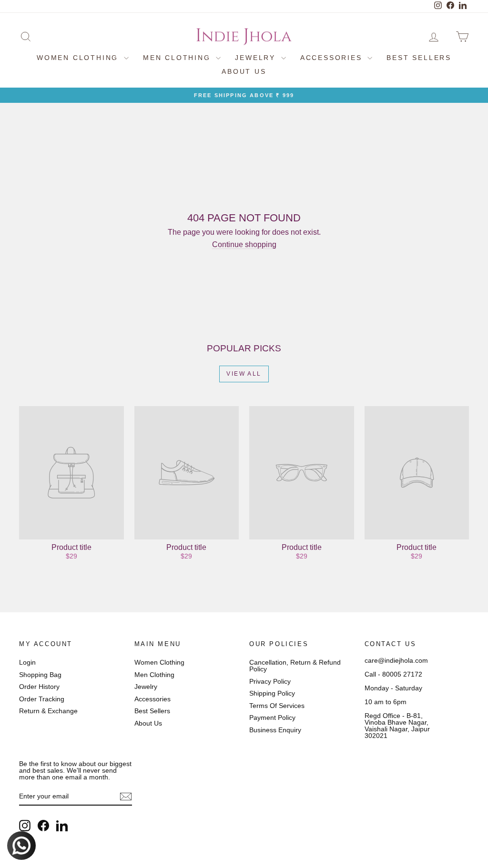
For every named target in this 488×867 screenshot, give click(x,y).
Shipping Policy (272, 693)
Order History (39, 686)
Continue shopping (244, 244)
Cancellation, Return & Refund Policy (295, 665)
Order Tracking (41, 699)
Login (27, 662)
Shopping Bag (40, 674)
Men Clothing (178, 57)
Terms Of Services (277, 705)
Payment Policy (272, 717)
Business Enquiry (275, 730)
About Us (244, 71)
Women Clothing (79, 57)
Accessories (333, 57)
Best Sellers (418, 57)
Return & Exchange (48, 711)
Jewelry (256, 57)
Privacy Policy (270, 681)
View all (243, 373)
